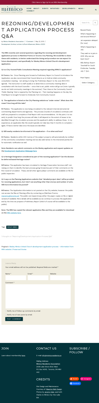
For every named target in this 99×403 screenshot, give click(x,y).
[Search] (96, 9)
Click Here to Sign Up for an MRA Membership (49, 2)
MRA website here (14, 213)
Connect (30, 11)
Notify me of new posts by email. (19, 315)
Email (30, 274)
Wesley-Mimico (12, 227)
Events (45, 8)
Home (29, 8)
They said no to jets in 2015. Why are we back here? (89, 56)
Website (53, 274)
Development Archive (8, 44)
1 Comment (29, 41)
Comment (9, 283)
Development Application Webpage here (21, 151)
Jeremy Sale (49, 392)
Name (8, 274)
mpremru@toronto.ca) (10, 196)
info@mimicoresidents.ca (51, 355)
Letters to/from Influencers (26, 44)
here (23, 355)
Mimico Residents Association (13, 41)
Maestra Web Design (54, 389)
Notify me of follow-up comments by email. (24, 311)
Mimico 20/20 (40, 44)
